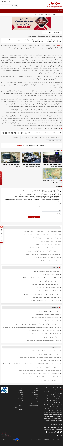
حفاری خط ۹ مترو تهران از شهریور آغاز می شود (49, 311)
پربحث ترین (55, 347)
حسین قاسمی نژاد (36, 137)
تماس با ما (36, 390)
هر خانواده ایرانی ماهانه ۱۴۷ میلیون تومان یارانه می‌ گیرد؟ (47, 257)
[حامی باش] (1, 241)
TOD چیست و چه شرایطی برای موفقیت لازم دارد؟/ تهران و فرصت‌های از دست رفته (42, 234)
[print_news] (29, 133)
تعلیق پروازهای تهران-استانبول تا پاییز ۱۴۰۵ (49, 321)
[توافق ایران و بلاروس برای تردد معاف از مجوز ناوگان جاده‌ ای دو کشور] (31, 157)
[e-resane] (4, 390)
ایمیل (59, 210)
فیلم (22, 403)
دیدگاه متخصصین (19, 398)
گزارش (21, 396)
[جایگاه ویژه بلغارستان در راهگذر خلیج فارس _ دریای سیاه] (52, 173)
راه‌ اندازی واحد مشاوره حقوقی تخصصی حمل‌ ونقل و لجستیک (47, 238)
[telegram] (12, 133)
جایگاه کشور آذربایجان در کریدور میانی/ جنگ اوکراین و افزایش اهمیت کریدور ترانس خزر (41, 231)
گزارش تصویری (20, 401)
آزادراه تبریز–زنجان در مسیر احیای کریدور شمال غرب (48, 287)
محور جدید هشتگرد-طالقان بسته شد (51, 274)
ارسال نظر (34, 217)
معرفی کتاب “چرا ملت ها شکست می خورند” (51, 241)
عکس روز (21, 405)
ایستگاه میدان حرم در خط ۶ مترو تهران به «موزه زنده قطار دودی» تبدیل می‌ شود (41, 373)
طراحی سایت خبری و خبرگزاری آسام (8, 439)
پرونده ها (21, 390)
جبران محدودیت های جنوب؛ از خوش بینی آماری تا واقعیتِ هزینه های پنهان (44, 248)
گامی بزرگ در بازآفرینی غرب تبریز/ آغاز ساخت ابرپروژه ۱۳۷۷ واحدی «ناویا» (43, 340)
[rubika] (21, 133)
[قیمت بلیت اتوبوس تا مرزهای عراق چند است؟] (10, 157)
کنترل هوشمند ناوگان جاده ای (54, 141)
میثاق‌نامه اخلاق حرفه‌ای (33, 399)
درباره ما (36, 388)
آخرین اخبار (55, 267)
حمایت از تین (35, 394)
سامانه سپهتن (16, 137)
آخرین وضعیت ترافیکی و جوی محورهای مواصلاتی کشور (46, 271)
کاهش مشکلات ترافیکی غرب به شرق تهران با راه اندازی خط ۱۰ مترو (44, 330)
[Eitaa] (49, 432)
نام (60, 204)
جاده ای (56, 14)
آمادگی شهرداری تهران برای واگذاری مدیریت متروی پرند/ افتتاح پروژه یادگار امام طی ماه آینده (38, 334)
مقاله (22, 394)
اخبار (32, 14)
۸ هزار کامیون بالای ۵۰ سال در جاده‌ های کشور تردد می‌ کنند (45, 284)
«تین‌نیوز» (60, 390)
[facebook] (6, 133)
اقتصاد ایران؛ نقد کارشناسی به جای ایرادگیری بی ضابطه (48, 244)
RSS (37, 397)
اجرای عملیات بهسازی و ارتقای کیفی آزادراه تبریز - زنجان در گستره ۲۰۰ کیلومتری (43, 254)
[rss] (61, 432)
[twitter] (9, 133)
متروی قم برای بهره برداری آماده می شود (50, 360)
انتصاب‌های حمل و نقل (18, 407)
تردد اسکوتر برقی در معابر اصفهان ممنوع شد (49, 380)
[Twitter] (1, 237)
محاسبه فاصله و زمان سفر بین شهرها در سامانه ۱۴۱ (48, 337)
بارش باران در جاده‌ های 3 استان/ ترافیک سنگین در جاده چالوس (45, 300)
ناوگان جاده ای (25, 137)
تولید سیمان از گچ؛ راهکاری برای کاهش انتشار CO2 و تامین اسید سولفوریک (44, 251)
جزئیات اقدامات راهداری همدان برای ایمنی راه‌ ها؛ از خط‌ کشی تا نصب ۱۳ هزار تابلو (41, 278)
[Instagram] (1, 230)
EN (9, 1)
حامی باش (21, 409)
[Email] (1, 227)
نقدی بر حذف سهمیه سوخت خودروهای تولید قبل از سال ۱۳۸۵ (45, 317)
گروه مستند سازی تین (33, 405)
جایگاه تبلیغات (35, 392)
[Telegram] (1, 234)
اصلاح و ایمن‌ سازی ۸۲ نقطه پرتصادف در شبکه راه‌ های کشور (45, 297)
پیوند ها (36, 401)
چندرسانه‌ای (20, 392)
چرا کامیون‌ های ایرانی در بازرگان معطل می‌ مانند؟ (48, 281)
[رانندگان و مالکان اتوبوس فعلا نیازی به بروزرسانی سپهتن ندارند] (52, 157)
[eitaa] (25, 133)
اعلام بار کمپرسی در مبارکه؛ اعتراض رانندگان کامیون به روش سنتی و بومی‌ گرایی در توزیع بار (39, 370)
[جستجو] (16, 6)
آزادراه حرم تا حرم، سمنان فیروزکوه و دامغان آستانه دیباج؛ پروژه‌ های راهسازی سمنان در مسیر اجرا (37, 324)
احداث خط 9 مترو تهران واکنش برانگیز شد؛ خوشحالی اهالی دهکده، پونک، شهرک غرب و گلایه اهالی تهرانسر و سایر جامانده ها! (31, 327)
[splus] (61, 436)
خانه (61, 14)
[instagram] (58, 432)
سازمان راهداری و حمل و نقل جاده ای (43, 14)
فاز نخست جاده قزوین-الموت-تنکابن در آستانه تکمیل (47, 314)
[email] (52, 432)
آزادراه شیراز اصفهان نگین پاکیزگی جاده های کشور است (47, 367)
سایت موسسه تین (34, 403)
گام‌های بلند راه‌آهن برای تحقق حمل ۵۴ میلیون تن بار (49, 261)
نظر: (39, 204)
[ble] (15, 133)
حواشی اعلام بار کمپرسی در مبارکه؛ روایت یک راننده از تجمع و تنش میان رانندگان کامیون (39, 357)
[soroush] (18, 133)
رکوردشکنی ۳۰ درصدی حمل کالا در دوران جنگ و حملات (47, 291)
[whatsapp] (3, 133)
